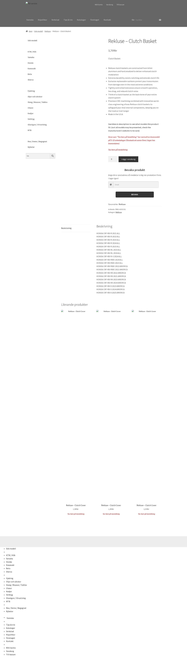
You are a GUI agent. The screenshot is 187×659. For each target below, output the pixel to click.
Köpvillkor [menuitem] (10, 634)
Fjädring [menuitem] (9, 578)
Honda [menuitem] (9, 562)
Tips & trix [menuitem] (10, 624)
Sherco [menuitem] (9, 571)
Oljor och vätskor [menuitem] (13, 581)
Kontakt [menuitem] (9, 641)
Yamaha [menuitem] (9, 558)
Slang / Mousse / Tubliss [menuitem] (16, 585)
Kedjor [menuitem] (9, 591)
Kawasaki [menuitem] (10, 565)
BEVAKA (134, 194)
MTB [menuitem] (8, 601)
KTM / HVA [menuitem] (10, 555)
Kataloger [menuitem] (10, 628)
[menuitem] (96, 618)
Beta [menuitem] (8, 568)
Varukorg (109, 4)
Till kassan (120, 4)
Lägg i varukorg (128, 159)
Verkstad (55, 19)
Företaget (94, 19)
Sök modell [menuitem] (11, 548)
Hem (30, 31)
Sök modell (38, 31)
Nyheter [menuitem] (9, 611)
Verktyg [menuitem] (9, 594)
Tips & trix (68, 19)
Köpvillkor (42, 19)
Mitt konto (99, 4)
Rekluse (48, 31)
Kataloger (81, 19)
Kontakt (107, 19)
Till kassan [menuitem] (11, 654)
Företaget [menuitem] (10, 638)
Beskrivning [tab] (66, 228)
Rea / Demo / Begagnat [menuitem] (16, 608)
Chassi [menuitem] (9, 588)
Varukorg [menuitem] (10, 651)
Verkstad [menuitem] (10, 631)
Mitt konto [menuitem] (11, 648)
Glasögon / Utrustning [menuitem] (16, 598)
